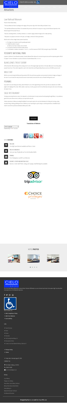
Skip (35, 2)
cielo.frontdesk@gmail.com (11, 370)
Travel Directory (9, 328)
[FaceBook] (4, 295)
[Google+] (10, 295)
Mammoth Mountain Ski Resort (10, 391)
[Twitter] (7, 295)
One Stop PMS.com (41, 400)
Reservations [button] (42, 7)
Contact (60, 7)
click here (39, 58)
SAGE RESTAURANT (11, 93)
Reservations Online (10, 341)
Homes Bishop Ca (7, 388)
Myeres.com (30, 400)
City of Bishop (7, 378)
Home (25, 7)
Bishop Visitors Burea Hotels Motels (11, 386)
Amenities (8, 336)
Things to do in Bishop (8, 381)
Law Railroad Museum (13, 19)
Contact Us (26, 49)
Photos (49, 7)
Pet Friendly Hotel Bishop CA (12, 338)
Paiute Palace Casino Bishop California (11, 383)
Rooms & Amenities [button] (33, 7)
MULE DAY (8, 72)
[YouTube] (12, 295)
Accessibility (30, 2)
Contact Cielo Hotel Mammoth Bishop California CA (16, 343)
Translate (15, 128)
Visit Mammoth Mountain (9, 393)
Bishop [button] (54, 7)
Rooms (7, 333)
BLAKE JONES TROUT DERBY (15, 62)
